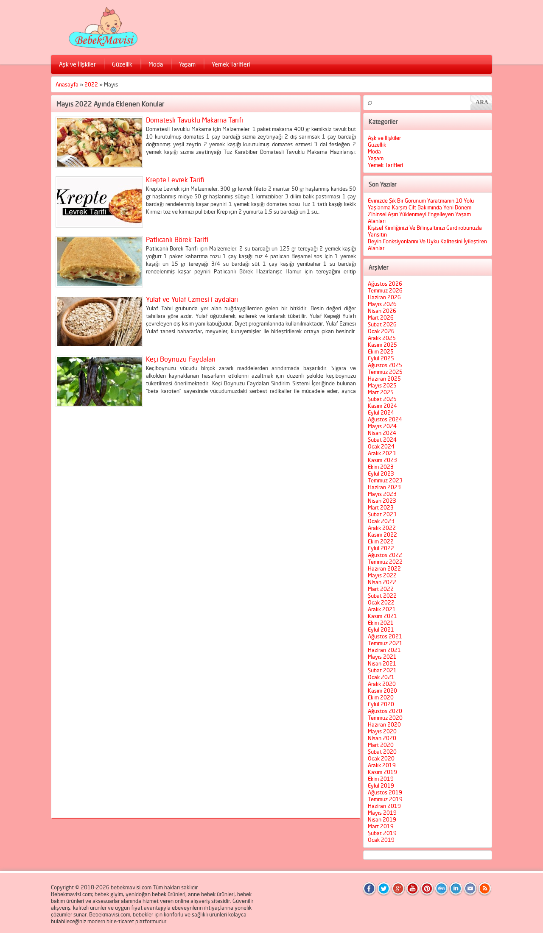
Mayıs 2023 (382, 493)
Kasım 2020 (382, 690)
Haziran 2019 (384, 805)
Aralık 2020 (382, 683)
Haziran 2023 (384, 487)
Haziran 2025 (384, 378)
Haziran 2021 (384, 649)
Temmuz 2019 (385, 799)
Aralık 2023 (382, 453)
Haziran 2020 (384, 724)
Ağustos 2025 (385, 365)
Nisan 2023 (382, 500)
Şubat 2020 (382, 751)
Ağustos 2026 (385, 283)
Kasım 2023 (382, 460)
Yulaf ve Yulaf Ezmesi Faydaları (192, 299)
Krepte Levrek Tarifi (175, 179)
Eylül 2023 (381, 473)
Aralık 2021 (382, 609)
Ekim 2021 (381, 622)
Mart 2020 (381, 744)
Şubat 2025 (382, 398)
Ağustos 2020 (385, 710)
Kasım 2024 (382, 405)
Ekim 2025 (381, 351)
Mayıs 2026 (382, 304)
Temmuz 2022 (385, 561)
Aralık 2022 (382, 527)
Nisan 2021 (382, 663)
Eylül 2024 (381, 412)
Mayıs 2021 (382, 656)
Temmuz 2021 (385, 643)
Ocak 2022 (381, 602)
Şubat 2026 (382, 324)
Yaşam (187, 64)
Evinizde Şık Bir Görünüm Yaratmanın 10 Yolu (421, 200)
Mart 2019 (381, 826)
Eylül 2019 (381, 785)
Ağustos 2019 (385, 792)
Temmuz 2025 (385, 371)
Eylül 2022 (381, 548)
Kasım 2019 (382, 772)
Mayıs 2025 (382, 385)
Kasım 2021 (382, 616)
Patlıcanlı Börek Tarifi (177, 239)
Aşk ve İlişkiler (77, 64)
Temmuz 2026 (385, 290)
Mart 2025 (381, 392)
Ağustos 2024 (385, 419)
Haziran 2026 (384, 297)
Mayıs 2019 (382, 812)
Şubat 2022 (382, 595)
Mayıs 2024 (382, 426)
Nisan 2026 (382, 310)
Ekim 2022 (381, 541)
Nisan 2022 (382, 582)
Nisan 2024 (382, 432)
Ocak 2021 (381, 677)
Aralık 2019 (382, 765)
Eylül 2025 (381, 358)
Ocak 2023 (381, 521)
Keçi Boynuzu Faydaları (181, 359)
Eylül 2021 (381, 629)
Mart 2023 (381, 507)
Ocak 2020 (381, 758)
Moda (155, 64)
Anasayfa (67, 84)
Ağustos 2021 (385, 636)
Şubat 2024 (382, 439)
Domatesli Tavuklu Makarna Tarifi (194, 120)
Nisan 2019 (382, 819)
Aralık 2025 (382, 337)
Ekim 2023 (381, 466)
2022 (91, 84)
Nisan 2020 (382, 738)
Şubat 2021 (382, 670)
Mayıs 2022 (382, 575)
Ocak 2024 (381, 446)
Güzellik (122, 64)
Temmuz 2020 (385, 717)
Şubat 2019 (382, 833)
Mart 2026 (381, 317)
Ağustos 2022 (385, 554)
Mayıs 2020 (382, 731)
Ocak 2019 (381, 839)
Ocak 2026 (381, 331)
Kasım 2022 (382, 534)
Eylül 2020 (381, 704)
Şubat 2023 (382, 514)
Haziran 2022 (384, 568)
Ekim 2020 (381, 697)
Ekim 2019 (381, 778)
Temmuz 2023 (385, 480)
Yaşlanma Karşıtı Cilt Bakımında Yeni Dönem (419, 207)
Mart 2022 (381, 588)
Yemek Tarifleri (231, 64)
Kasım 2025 (382, 344)
